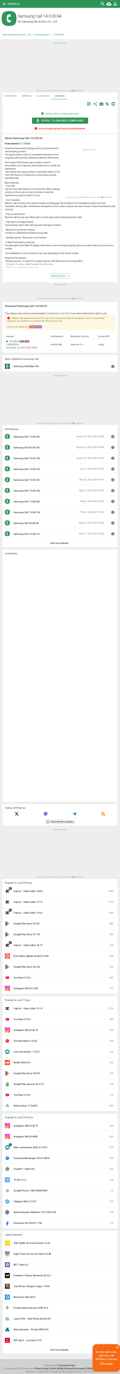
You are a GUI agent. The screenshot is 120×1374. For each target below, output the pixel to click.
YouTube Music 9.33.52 (25, 1041)
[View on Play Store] (101, 104)
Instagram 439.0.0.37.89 (26, 988)
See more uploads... (60, 543)
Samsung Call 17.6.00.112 (27, 534)
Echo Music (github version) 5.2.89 (31, 956)
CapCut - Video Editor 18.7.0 (28, 945)
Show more (59, 275)
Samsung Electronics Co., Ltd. (39, 21)
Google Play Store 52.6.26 (27, 966)
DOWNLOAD (26, 96)
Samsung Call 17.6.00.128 (27, 490)
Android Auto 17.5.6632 (26, 1105)
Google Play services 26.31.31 (29, 1084)
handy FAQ (64, 313)
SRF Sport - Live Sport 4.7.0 (28, 1340)
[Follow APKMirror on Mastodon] (46, 815)
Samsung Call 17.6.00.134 (27, 512)
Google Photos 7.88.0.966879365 (30, 1190)
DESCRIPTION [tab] (11, 96)
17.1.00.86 (24, 143)
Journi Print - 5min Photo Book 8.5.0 (32, 1318)
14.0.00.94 (14, 341)
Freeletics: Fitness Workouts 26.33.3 (32, 1275)
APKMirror (13, 3)
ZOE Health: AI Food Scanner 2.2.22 (32, 1243)
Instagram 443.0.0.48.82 (26, 1136)
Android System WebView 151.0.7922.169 (35, 1212)
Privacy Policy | (42, 1368)
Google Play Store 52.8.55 (27, 1073)
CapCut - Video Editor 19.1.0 (28, 902)
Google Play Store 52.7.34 (27, 934)
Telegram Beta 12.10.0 (25, 1201)
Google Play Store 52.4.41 (27, 923)
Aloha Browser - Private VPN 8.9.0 (31, 1329)
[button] (89, 104)
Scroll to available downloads (62, 120)
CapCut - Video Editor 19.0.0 (28, 912)
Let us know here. (66, 1365)
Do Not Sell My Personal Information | (68, 1368)
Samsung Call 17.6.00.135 (27, 469)
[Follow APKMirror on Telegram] (74, 815)
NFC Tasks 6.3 (21, 1264)
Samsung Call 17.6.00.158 (27, 458)
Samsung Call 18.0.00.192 (27, 447)
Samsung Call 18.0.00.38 (26, 523)
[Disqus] (60, 678)
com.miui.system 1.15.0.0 (26, 1051)
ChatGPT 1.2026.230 (24, 1169)
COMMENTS (59, 96)
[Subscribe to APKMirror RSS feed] (103, 815)
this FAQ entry (44, 321)
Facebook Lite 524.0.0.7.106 (28, 1223)
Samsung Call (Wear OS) (26, 366)
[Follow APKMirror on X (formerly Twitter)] (17, 815)
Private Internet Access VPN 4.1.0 (31, 1308)
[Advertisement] (60, 66)
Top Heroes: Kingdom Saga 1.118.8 (31, 1286)
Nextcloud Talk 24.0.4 (24, 1297)
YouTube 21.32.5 (22, 977)
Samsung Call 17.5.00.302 (27, 501)
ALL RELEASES (43, 96)
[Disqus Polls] (60, 597)
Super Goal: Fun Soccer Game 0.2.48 (32, 1253)
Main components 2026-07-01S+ (31, 1147)
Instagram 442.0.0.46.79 (26, 1030)
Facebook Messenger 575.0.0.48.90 (32, 1158)
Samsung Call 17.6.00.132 (27, 480)
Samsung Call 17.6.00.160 (27, 436)
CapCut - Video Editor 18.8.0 (28, 891)
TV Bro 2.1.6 (20, 1179)
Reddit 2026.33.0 (22, 1062)
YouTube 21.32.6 (22, 1095)
